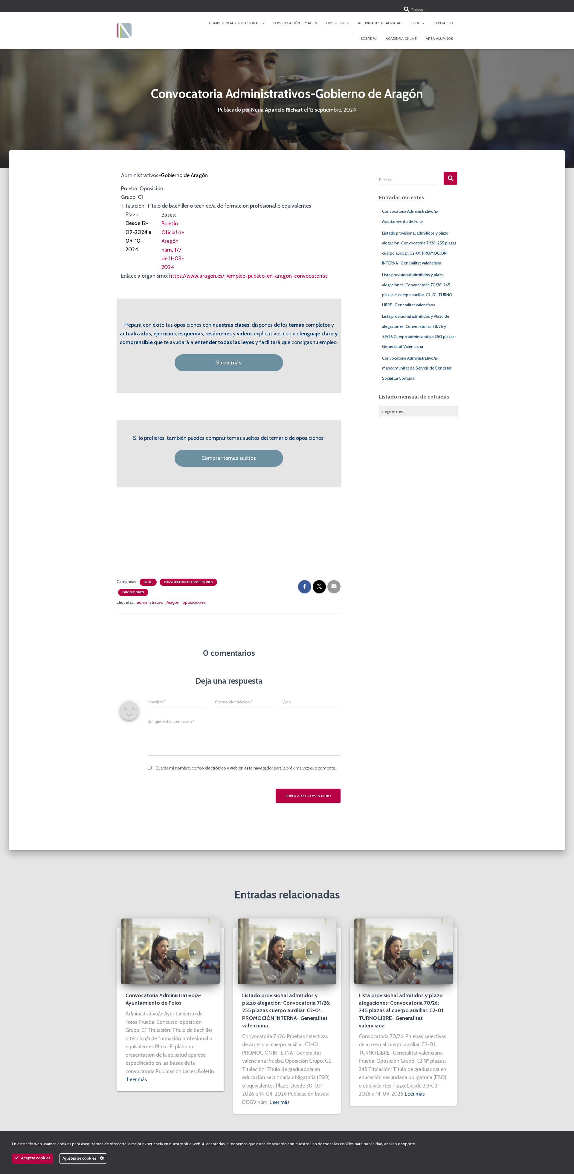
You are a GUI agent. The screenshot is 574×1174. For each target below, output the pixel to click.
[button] (423, 23)
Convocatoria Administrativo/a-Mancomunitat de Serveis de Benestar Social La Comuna (416, 368)
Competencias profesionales (236, 23)
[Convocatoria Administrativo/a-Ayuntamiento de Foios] (170, 951)
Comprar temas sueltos (228, 458)
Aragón (173, 602)
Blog (416, 23)
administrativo (150, 602)
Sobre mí (369, 38)
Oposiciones (337, 23)
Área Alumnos (439, 38)
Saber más (228, 362)
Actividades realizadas (380, 23)
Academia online (401, 38)
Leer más (137, 1079)
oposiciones (194, 602)
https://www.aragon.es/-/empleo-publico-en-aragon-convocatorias (248, 276)
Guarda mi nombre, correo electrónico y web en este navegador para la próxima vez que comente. (245, 768)
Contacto (443, 23)
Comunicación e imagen (295, 23)
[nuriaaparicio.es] (124, 30)
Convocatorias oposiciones (188, 582)
